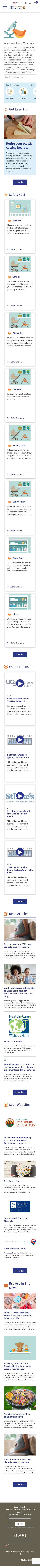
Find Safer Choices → (15, 249)
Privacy (26, 1551)
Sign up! (19, 1524)
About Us (8, 1551)
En (16, 3)
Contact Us (17, 1551)
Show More (20, 182)
